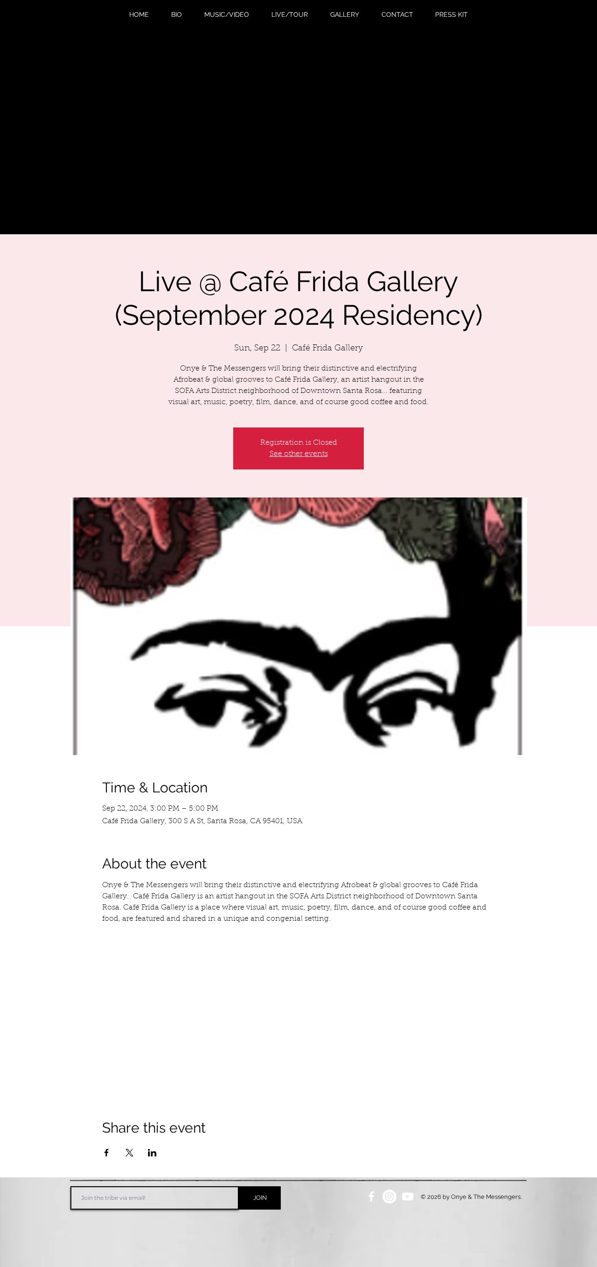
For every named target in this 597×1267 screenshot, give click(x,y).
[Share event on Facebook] (106, 1152)
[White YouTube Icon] (408, 1197)
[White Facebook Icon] (371, 1197)
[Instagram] (389, 1197)
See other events (299, 454)
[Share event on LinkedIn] (152, 1152)
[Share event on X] (129, 1152)
